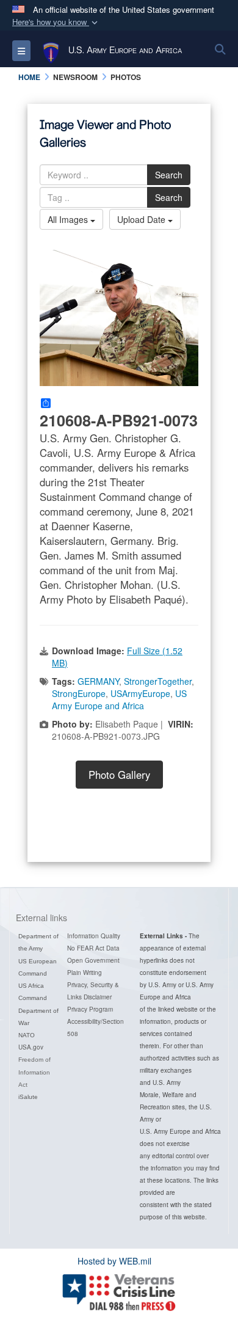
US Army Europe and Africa (119, 699)
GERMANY (98, 681)
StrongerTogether (158, 681)
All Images (69, 219)
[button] (56, 22)
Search (168, 175)
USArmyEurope (140, 693)
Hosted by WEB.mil (114, 1261)
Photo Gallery (119, 774)
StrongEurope (79, 693)
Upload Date (142, 219)
